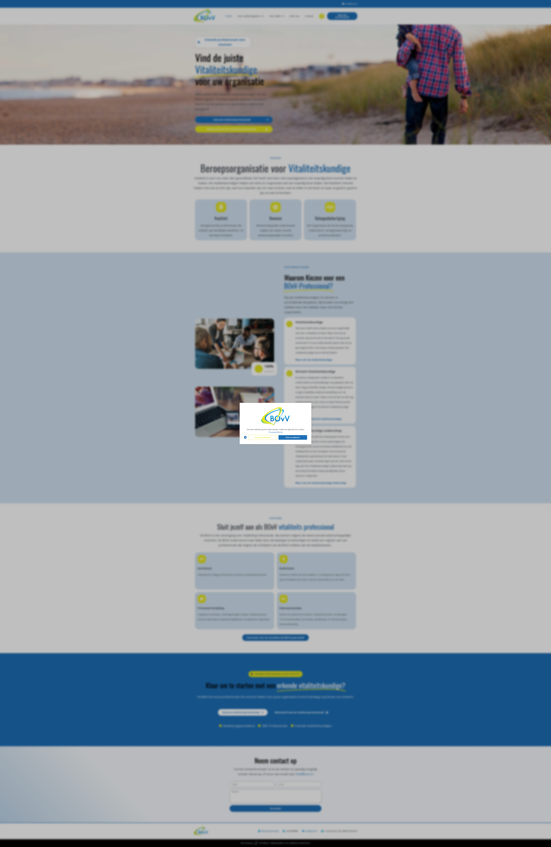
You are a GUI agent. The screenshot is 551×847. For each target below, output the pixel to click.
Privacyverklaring (275, 432)
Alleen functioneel (262, 437)
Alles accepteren (293, 437)
